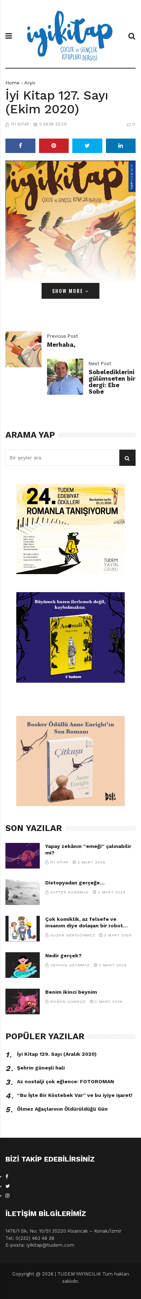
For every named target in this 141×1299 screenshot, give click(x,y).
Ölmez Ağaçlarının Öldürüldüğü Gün (62, 1109)
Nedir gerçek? (63, 955)
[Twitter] (7, 1186)
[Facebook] (6, 1176)
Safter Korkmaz (69, 892)
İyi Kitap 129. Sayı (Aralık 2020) (57, 1054)
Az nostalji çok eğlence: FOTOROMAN (65, 1081)
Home (12, 83)
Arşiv (29, 83)
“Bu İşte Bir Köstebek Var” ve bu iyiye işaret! (74, 1095)
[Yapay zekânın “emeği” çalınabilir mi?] (22, 856)
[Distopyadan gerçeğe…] (22, 892)
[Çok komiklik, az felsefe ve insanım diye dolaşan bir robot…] (22, 928)
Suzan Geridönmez (72, 935)
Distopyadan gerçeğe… (74, 882)
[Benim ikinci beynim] (22, 1001)
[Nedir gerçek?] (22, 965)
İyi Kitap (20, 124)
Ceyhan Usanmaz (70, 965)
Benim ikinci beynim (71, 992)
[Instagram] (7, 1195)
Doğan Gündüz (68, 1001)
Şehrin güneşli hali (41, 1068)
